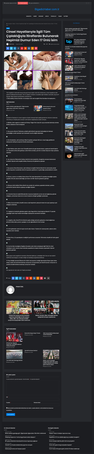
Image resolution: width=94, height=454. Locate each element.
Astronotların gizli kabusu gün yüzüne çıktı (80, 154)
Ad (7, 397)
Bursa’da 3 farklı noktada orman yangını (80, 125)
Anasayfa (28, 16)
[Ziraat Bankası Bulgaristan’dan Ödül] (69, 101)
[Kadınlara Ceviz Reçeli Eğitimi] (69, 78)
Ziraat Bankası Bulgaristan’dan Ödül (80, 99)
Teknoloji (53, 16)
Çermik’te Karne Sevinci (31, 350)
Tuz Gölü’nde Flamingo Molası (14, 360)
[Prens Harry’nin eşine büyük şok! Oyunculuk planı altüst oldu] (69, 133)
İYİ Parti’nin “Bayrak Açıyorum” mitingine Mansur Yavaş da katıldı (14, 344)
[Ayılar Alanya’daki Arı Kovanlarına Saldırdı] (69, 68)
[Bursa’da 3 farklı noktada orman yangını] (69, 126)
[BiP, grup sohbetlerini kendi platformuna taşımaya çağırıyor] (69, 41)
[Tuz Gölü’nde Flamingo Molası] (14, 354)
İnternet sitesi (37, 402)
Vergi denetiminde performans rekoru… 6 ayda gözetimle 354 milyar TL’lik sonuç (80, 108)
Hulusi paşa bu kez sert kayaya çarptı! (80, 53)
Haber (35, 16)
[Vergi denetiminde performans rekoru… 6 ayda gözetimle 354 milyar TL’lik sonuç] (69, 107)
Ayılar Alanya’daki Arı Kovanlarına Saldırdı (80, 66)
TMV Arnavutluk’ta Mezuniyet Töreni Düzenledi (51, 333)
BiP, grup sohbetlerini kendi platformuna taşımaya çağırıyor (42, 3)
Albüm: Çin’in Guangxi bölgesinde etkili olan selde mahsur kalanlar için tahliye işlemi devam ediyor (50, 362)
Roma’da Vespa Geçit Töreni (32, 333)
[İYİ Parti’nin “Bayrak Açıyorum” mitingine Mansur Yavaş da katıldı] (14, 337)
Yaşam (60, 16)
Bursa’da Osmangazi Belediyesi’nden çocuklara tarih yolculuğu (80, 140)
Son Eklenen (76, 23)
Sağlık (47, 16)
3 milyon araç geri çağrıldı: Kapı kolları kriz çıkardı (80, 148)
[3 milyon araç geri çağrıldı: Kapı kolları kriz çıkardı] (69, 148)
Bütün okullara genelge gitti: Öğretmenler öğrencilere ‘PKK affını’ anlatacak (76, 29)
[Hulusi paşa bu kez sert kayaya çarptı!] (38, 108)
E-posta (8, 402)
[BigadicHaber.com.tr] (47, 9)
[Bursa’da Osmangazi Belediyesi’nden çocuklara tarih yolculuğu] (69, 140)
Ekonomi (41, 16)
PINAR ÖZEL (11, 44)
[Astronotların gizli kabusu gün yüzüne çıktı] (69, 155)
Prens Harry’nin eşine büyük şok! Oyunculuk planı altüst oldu (80, 132)
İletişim (66, 16)
